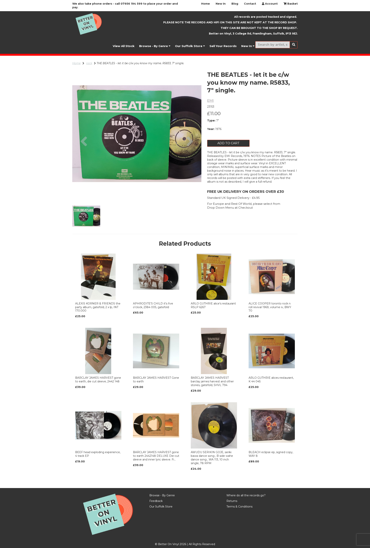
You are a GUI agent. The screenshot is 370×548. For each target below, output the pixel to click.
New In (221, 3)
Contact (250, 3)
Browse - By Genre (154, 46)
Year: (210, 129)
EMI (210, 101)
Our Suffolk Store (189, 46)
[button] (84, 166)
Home (205, 3)
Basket (292, 3)
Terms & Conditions (239, 506)
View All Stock (124, 46)
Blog (234, 3)
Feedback (156, 501)
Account (271, 3)
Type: (211, 120)
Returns (231, 501)
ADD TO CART (228, 143)
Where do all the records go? (246, 495)
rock (89, 63)
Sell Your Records (223, 46)
